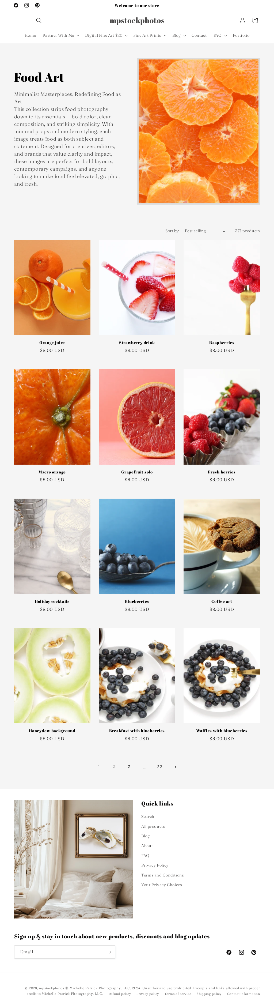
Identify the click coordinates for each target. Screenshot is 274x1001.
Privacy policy (147, 994)
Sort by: (172, 230)
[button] (39, 20)
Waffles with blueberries (222, 730)
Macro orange (52, 472)
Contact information (243, 994)
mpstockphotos (51, 988)
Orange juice (52, 342)
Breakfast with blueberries (137, 730)
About (147, 845)
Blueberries (137, 601)
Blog (145, 836)
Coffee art (221, 601)
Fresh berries (221, 472)
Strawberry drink (137, 342)
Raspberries (221, 342)
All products (153, 826)
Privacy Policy (155, 865)
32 (159, 766)
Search (147, 816)
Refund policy (120, 994)
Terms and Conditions (162, 875)
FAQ (145, 855)
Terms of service (178, 994)
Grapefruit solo (137, 472)
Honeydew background (52, 730)
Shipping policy (209, 994)
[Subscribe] (108, 951)
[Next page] (175, 767)
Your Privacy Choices (161, 884)
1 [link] (99, 766)
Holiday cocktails (52, 601)
